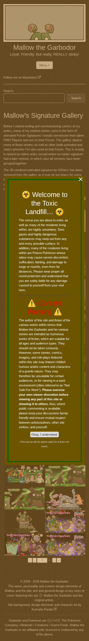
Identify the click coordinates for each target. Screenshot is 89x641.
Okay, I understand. (44, 434)
